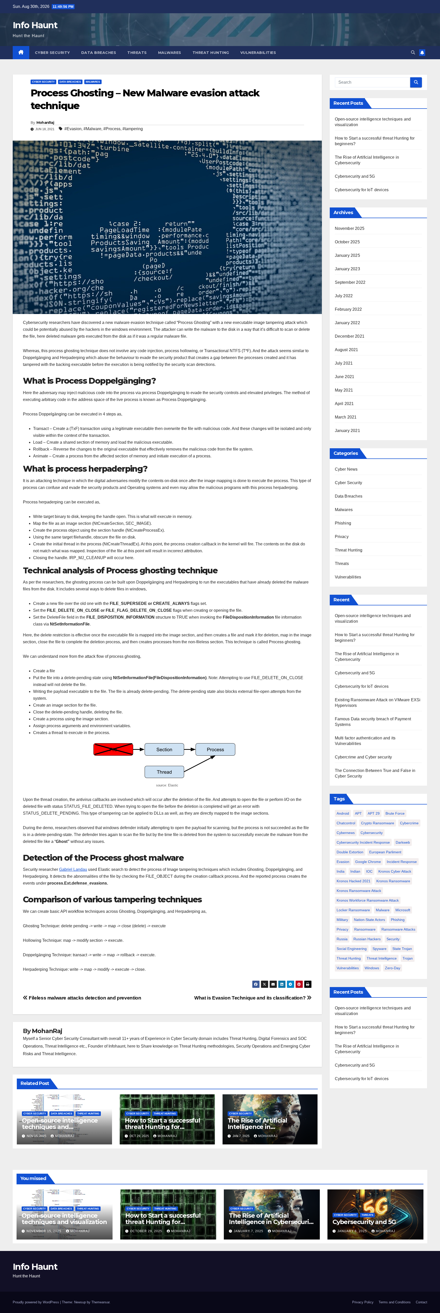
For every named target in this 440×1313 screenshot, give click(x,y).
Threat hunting (349, 958)
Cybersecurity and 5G (355, 176)
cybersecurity (372, 833)
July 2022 (344, 296)
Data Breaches (98, 52)
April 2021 (344, 403)
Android (343, 813)
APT (358, 813)
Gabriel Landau (73, 869)
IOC (369, 871)
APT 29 (374, 813)
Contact (421, 1302)
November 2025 (350, 228)
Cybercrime (409, 823)
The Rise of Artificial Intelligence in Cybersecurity (257, 1127)
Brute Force (395, 813)
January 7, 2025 (249, 1231)
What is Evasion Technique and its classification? (250, 998)
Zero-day (392, 968)
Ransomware (365, 929)
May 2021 (344, 390)
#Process (111, 129)
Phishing (343, 523)
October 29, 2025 (146, 1231)
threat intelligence (382, 958)
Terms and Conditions (395, 1302)
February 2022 (348, 309)
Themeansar (100, 1302)
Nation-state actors (369, 920)
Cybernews (346, 833)
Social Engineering (352, 949)
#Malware (92, 129)
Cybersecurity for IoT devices (363, 190)
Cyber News (346, 469)
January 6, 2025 (352, 1231)
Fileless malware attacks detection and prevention (84, 998)
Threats (137, 52)
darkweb (403, 842)
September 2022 (350, 282)
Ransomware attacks (398, 929)
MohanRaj (45, 122)
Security (393, 939)
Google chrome (368, 862)
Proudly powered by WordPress (36, 1302)
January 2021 (347, 430)
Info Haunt (35, 25)
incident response (402, 862)
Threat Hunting (211, 52)
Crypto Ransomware (377, 823)
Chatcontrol (346, 823)
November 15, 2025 (44, 1231)
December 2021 (350, 336)
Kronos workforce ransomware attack (368, 900)
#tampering (132, 129)
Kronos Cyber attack (394, 871)
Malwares (169, 52)
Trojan (408, 958)
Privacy (342, 536)
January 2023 (347, 269)
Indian (355, 871)
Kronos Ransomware (393, 881)
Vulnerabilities (258, 52)
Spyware (380, 949)
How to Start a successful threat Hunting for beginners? (162, 1127)
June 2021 (344, 377)
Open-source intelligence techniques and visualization (60, 1127)
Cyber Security (52, 52)
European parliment (385, 852)
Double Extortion (350, 852)
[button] (413, 52)
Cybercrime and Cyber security (363, 757)
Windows (372, 968)
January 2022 (347, 323)
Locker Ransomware (353, 910)
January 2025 (347, 255)
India (341, 871)
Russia (342, 939)
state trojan (402, 949)
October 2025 (347, 242)
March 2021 (346, 417)
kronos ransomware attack (359, 891)
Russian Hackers (367, 939)
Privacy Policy (363, 1302)
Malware (383, 910)
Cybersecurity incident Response (363, 842)
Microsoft (402, 910)
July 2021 (344, 363)
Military (342, 920)
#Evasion (72, 129)
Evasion (343, 862)
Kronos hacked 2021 (353, 881)
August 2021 (346, 350)
